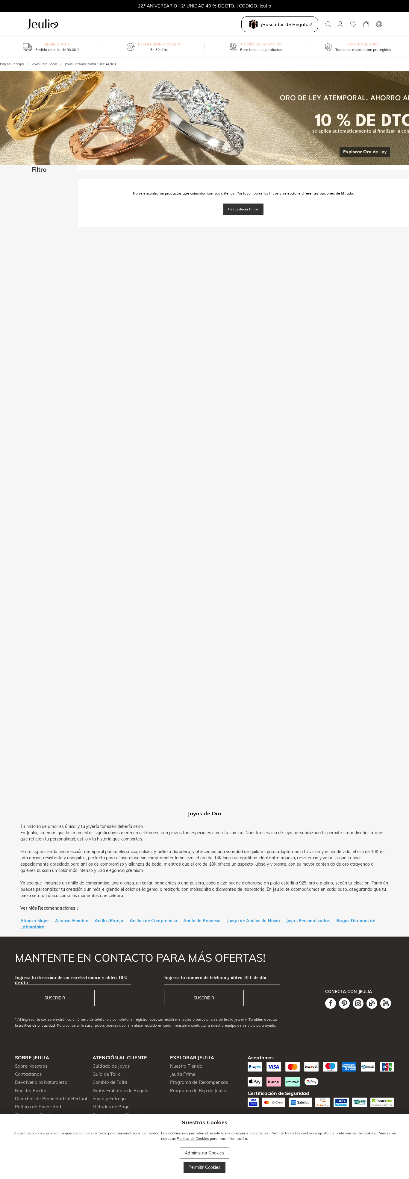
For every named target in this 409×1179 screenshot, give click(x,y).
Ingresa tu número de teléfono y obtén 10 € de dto (215, 977)
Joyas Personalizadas (308, 920)
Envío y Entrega (109, 1098)
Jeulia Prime (183, 1074)
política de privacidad (37, 1025)
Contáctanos (28, 1074)
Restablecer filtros (243, 209)
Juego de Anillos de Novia (253, 920)
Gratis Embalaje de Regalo (121, 1090)
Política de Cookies (193, 1138)
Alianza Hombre (72, 920)
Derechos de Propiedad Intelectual (51, 1098)
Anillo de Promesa (204, 920)
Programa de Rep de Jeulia (198, 1090)
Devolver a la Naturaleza (41, 1082)
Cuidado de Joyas (111, 1066)
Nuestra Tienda (186, 1066)
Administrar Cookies (204, 1153)
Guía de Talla (107, 1074)
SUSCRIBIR (55, 998)
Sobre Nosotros (31, 1066)
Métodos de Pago (111, 1107)
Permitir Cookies (204, 1167)
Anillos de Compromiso (153, 920)
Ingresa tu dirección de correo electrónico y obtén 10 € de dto (71, 980)
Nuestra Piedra (30, 1090)
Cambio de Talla (110, 1082)
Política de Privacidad (38, 1107)
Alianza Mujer (34, 920)
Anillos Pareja (109, 920)
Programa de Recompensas (199, 1082)
